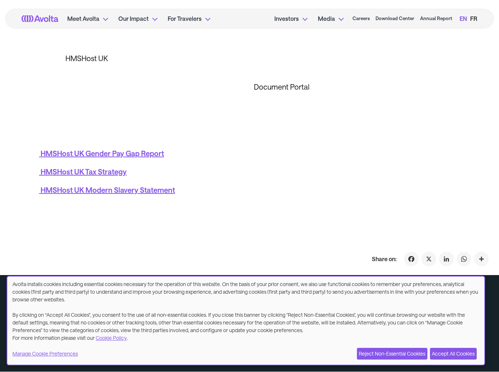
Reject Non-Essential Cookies (392, 353)
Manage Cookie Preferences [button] (45, 353)
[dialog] (245, 321)
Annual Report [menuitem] (436, 18)
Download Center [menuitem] (395, 18)
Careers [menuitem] (361, 18)
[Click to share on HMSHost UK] (481, 259)
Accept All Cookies (453, 353)
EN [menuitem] (463, 18)
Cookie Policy (111, 338)
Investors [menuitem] (286, 18)
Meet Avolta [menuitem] (83, 18)
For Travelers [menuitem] (185, 18)
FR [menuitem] (473, 18)
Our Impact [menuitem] (133, 18)
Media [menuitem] (326, 18)
